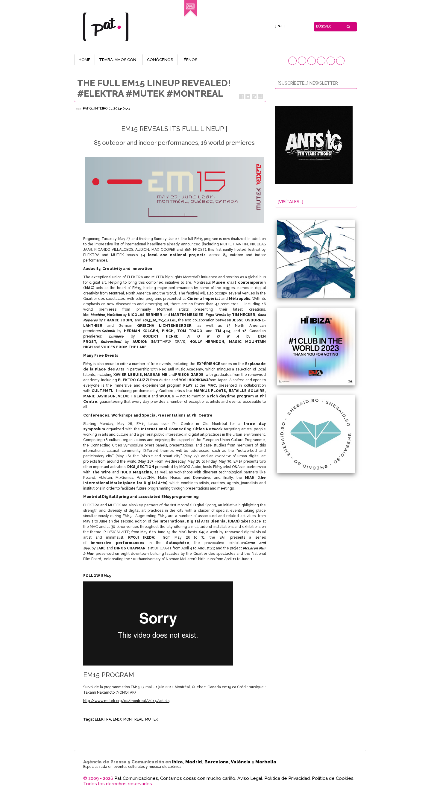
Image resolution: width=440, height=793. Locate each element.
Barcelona (216, 762)
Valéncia (241, 762)
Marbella (265, 762)
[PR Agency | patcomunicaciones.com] (190, 16)
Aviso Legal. (250, 778)
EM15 (117, 719)
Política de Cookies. (333, 778)
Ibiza (177, 762)
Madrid (193, 762)
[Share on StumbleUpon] (260, 96)
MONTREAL (133, 719)
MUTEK (151, 719)
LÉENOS (189, 59)
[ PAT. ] (280, 26)
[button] (292, 61)
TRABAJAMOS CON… (118, 59)
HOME (84, 59)
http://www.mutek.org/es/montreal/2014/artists (126, 701)
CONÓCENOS (160, 59)
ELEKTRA (103, 719)
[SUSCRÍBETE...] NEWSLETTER (308, 83)
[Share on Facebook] (241, 96)
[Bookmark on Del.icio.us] (254, 96)
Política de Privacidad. (287, 778)
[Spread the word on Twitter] (247, 96)
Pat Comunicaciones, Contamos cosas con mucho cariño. (175, 778)
